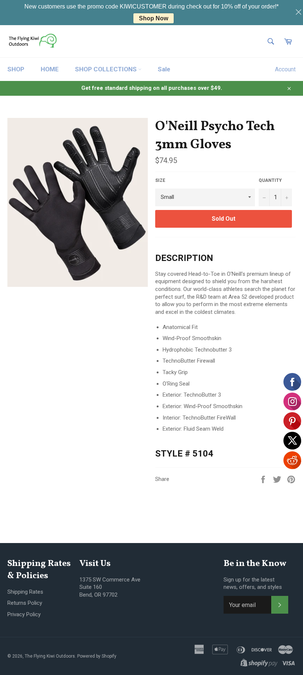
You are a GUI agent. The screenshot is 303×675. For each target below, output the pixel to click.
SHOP (15, 69)
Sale (164, 69)
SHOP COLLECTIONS (106, 69)
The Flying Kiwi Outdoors (50, 656)
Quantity (270, 180)
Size (160, 180)
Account (285, 69)
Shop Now (153, 18)
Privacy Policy (24, 614)
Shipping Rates (25, 591)
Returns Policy (24, 603)
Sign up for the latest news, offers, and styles (253, 583)
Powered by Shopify (96, 656)
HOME (50, 69)
